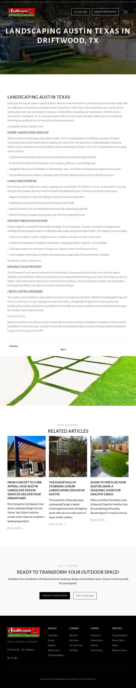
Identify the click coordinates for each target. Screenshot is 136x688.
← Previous (12, 346)
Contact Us (96, 635)
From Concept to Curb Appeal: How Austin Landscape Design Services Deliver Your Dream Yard (24, 490)
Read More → (16, 528)
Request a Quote (119, 650)
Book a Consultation (105, 12)
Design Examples (120, 635)
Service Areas (97, 640)
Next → (64, 349)
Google (13, 658)
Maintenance (54, 650)
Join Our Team (75, 645)
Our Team (73, 640)
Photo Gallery (118, 640)
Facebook (14, 650)
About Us (73, 635)
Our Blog (73, 650)
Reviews (94, 645)
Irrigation (52, 645)
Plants (115, 645)
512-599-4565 (80, 12)
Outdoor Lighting (55, 655)
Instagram (29, 650)
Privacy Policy (97, 650)
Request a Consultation (54, 596)
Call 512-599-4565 (85, 596)
